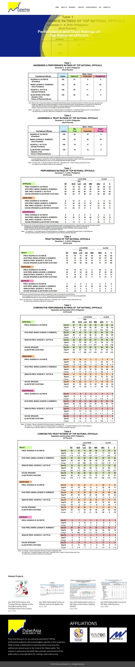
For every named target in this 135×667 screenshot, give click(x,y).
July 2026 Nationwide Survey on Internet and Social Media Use (51, 603)
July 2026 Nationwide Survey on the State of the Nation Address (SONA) (82, 604)
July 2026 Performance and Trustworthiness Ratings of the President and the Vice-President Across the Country (20, 605)
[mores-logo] (118, 631)
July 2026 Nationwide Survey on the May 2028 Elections (113, 603)
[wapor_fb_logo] (98, 631)
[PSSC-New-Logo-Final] (79, 628)
